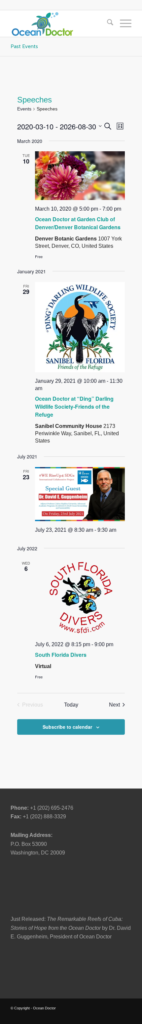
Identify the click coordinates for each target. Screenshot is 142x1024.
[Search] (106, 23)
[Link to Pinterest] (117, 1016)
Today (71, 705)
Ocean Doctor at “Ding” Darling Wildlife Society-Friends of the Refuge (74, 406)
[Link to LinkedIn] (87, 1016)
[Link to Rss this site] (126, 1016)
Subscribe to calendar (67, 726)
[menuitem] (106, 23)
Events (24, 108)
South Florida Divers (61, 654)
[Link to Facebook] (77, 1016)
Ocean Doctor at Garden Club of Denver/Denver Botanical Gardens (78, 223)
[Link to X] (67, 1016)
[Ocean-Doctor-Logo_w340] (59, 23)
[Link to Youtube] (97, 1016)
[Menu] (122, 23)
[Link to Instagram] (107, 1016)
